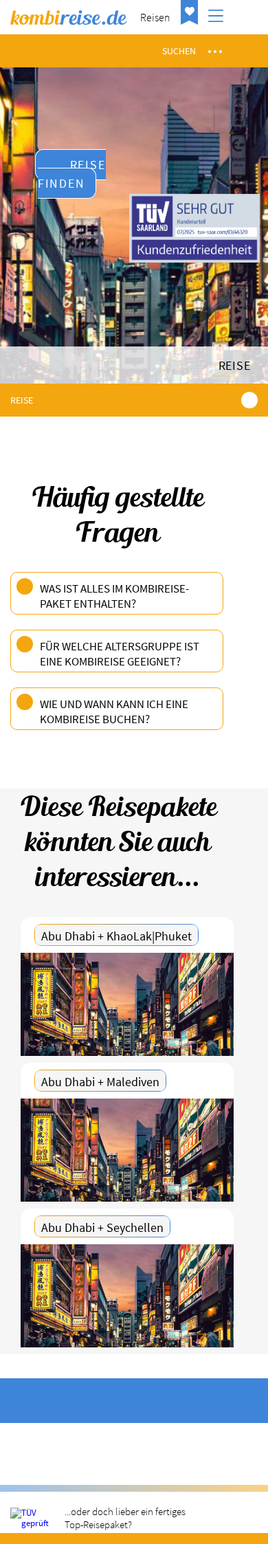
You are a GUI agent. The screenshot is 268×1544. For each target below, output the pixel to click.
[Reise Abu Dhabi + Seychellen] (127, 1295)
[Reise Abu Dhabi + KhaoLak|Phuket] (127, 1004)
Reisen (155, 17)
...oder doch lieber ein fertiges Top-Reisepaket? (125, 1518)
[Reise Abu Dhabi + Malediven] (127, 1150)
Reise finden (72, 174)
